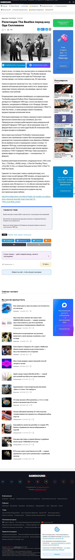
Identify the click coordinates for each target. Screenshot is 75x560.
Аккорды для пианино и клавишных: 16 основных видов (61, 96)
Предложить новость (63, 23)
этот (9, 549)
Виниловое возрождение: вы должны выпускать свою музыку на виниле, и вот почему (29, 336)
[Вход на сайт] (70, 2)
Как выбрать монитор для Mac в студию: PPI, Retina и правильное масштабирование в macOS (31, 427)
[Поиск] (73, 2)
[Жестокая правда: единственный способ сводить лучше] (7, 363)
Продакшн (16, 311)
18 (29, 405)
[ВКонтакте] (11, 481)
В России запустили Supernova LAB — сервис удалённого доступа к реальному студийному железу (31, 453)
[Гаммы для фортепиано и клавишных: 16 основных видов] (63, 103)
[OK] (63, 481)
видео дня (21, 234)
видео (16, 234)
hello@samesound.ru (43, 487)
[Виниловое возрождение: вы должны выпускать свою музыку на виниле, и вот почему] (7, 337)
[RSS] (72, 481)
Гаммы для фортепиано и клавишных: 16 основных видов (62, 111)
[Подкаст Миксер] (54, 481)
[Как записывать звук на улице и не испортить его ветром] (7, 308)
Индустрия (5, 18)
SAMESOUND (17, 547)
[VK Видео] (37, 481)
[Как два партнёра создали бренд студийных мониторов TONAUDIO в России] (7, 442)
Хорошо (57, 554)
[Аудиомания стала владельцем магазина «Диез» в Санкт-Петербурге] (7, 389)
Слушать (63, 66)
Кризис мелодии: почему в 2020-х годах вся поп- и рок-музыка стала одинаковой (26, 214)
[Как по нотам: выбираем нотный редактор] (63, 118)
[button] (38, 29)
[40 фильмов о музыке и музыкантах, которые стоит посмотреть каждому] (63, 132)
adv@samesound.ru (40, 489)
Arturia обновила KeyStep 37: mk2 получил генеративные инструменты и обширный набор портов (32, 414)
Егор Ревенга (12, 18)
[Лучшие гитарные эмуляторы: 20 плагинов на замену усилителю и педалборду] (63, 147)
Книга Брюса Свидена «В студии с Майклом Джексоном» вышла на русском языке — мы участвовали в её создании (30, 349)
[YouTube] (28, 481)
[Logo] (5, 2)
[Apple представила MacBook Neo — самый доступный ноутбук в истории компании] (7, 376)
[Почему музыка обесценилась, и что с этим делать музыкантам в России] (7, 402)
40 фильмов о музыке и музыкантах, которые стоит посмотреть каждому (63, 140)
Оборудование (17, 328)
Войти (46, 264)
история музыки (27, 234)
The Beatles (11, 234)
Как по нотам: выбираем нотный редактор (61, 125)
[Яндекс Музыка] (46, 481)
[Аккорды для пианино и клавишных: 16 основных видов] (63, 88)
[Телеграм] (2, 481)
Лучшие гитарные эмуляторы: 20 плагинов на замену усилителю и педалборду (62, 155)
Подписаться (65, 191)
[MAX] (20, 481)
